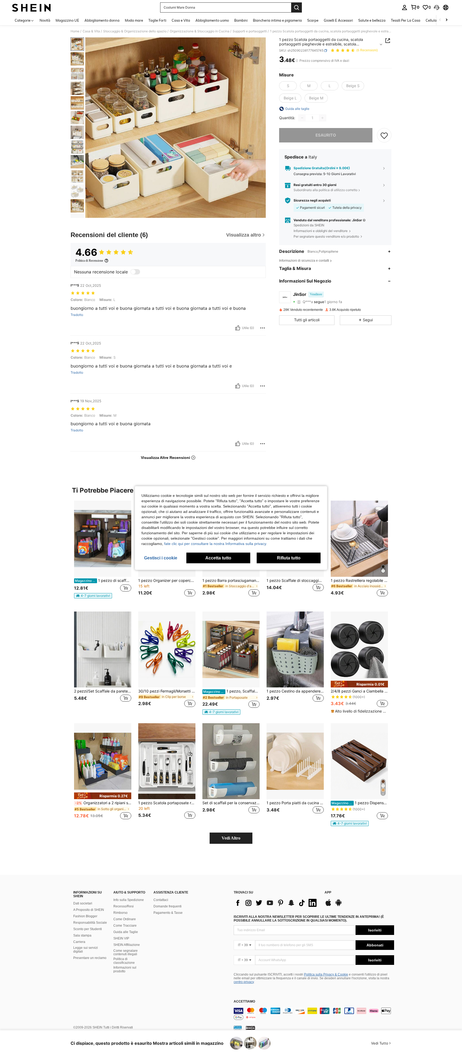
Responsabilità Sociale (90, 923)
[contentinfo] (314, 1014)
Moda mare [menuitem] (134, 20)
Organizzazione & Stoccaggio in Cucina (199, 31)
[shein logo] (31, 7)
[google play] (338, 905)
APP (328, 892)
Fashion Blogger (85, 916)
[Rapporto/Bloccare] (262, 328)
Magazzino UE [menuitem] (67, 20)
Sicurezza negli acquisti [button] (312, 200)
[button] (436, 7)
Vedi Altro (231, 838)
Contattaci (160, 900)
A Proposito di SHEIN (88, 910)
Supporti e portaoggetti (250, 31)
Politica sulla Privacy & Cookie (326, 974)
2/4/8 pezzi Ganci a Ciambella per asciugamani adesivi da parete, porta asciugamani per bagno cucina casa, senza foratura (359, 691)
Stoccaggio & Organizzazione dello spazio (135, 31)
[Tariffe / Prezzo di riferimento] (296, 61)
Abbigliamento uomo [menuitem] (212, 20)
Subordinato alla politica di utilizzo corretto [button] (325, 190)
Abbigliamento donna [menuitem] (102, 20)
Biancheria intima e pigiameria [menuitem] (277, 20)
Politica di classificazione (124, 961)
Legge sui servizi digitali (85, 949)
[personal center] (404, 7)
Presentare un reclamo (89, 958)
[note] (93, 595)
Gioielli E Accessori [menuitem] (338, 20)
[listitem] (102, 551)
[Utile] (237, 328)
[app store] (328, 905)
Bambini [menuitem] (241, 20)
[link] (414, 7)
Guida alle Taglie (125, 932)
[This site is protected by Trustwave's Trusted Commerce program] (238, 1028)
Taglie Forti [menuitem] (157, 20)
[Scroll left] (440, 20)
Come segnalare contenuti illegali (125, 952)
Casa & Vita (91, 31)
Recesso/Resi (123, 906)
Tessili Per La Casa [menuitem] (405, 20)
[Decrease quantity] (302, 118)
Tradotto (77, 315)
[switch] (135, 271)
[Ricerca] (296, 7)
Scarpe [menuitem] (312, 20)
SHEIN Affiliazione (126, 945)
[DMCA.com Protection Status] (250, 1028)
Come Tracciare (125, 925)
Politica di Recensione (89, 260)
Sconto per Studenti (87, 929)
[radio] (288, 85)
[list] (276, 903)
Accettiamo (244, 1001)
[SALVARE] (384, 135)
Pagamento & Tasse (168, 913)
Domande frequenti (167, 906)
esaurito (325, 135)
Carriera (79, 942)
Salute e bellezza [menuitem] (372, 20)
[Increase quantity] (322, 118)
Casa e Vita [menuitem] (181, 20)
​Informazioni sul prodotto (124, 969)
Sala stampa (82, 935)
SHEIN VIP (121, 938)
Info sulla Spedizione (128, 900)
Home (75, 31)
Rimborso (120, 913)
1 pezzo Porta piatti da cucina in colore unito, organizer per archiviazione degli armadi (295, 803)
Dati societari (82, 903)
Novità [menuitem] (45, 20)
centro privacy (244, 982)
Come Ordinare (124, 919)
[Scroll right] (446, 20)
